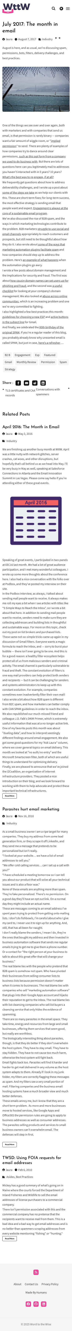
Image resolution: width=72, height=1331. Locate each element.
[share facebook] (18, 383)
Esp (37, 355)
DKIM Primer (35, 719)
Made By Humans (36, 1292)
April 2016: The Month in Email (30, 427)
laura (9, 434)
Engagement (22, 355)
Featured (49, 355)
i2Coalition (13, 772)
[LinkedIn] (43, 1304)
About (17, 1284)
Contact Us (31, 1284)
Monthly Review (26, 362)
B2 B (7, 355)
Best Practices (24, 1177)
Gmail (8, 362)
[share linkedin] (43, 383)
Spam (63, 362)
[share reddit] (34, 383)
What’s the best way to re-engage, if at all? (28, 177)
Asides (10, 1177)
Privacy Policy (50, 1284)
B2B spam (43, 699)
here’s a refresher (49, 343)
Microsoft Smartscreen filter (19, 757)
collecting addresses (15, 622)
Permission (48, 362)
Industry (11, 441)
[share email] (26, 383)
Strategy (10, 369)
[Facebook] (28, 1304)
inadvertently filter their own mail (43, 695)
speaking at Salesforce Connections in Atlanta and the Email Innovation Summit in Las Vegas (33, 473)
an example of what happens (40, 260)
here (19, 613)
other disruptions (42, 459)
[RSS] (36, 1272)
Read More (9, 795)
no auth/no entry (39, 752)
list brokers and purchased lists (40, 632)
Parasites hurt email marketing (30, 809)
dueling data (11, 733)
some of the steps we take (18, 193)
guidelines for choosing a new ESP (23, 317)
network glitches (39, 454)
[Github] (36, 1304)
